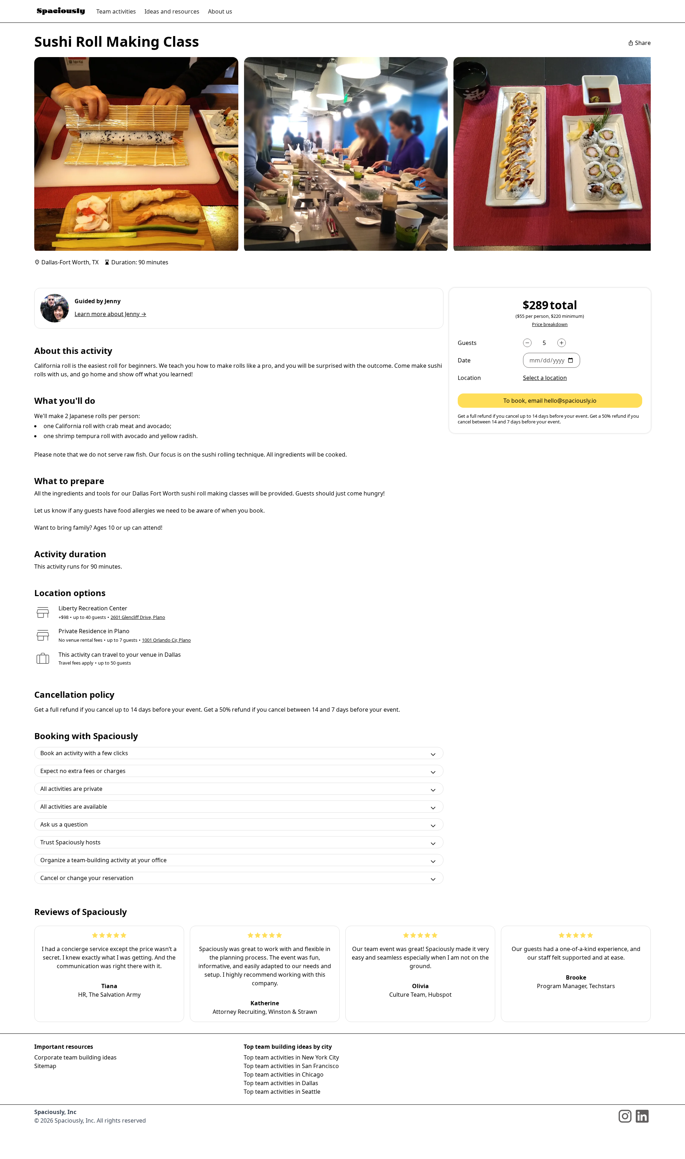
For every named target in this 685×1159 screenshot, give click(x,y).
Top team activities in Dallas (281, 1083)
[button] (582, 360)
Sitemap (45, 1066)
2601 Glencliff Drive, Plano (138, 617)
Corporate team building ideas (75, 1057)
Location (469, 378)
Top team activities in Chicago (284, 1074)
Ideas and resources (171, 11)
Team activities (116, 11)
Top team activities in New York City (291, 1057)
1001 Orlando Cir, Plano (166, 640)
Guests (467, 343)
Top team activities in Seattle (282, 1092)
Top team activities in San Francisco (291, 1066)
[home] (61, 11)
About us (220, 11)
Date (464, 360)
